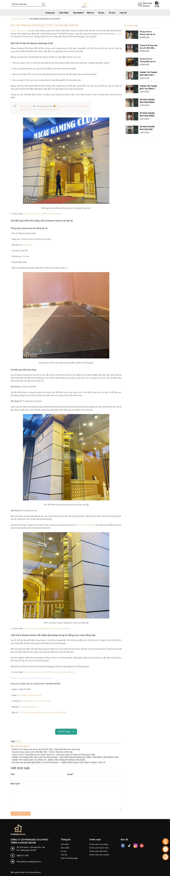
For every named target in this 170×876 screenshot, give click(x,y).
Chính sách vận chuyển (99, 855)
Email (70, 774)
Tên (13, 774)
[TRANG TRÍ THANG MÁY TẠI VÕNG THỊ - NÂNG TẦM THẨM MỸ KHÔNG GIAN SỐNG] (132, 89)
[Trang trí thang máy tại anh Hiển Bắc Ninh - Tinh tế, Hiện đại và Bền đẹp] (132, 48)
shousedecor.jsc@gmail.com (30, 695)
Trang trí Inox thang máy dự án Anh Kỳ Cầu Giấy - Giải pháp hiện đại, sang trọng (46, 749)
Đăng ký (146, 6)
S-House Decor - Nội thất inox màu (36, 701)
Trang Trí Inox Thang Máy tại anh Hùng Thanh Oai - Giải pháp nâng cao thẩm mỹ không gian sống (53, 754)
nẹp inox (118, 34)
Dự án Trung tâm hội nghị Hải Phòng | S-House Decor (46, 628)
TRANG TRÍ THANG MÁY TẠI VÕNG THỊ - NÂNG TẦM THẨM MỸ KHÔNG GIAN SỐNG (49, 760)
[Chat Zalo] (165, 857)
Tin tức (64, 851)
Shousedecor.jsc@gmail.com (29, 861)
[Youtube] (142, 845)
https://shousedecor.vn (29, 707)
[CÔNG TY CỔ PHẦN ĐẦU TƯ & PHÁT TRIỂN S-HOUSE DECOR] (85, 4)
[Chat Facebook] (165, 849)
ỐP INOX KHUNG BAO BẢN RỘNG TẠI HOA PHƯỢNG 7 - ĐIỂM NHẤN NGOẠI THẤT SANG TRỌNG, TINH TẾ (58, 762)
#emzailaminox (62, 106)
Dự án (18, 741)
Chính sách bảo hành (98, 851)
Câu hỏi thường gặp (69, 858)
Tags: (13, 741)
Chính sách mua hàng (98, 844)
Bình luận (15, 784)
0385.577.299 (22, 855)
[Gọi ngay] (165, 842)
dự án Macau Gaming (85, 525)
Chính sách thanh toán (99, 848)
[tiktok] (129, 845)
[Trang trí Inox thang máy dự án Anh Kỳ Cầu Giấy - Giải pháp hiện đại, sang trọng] (132, 35)
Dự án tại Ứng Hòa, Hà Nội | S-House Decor (42, 214)
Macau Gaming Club (19, 30)
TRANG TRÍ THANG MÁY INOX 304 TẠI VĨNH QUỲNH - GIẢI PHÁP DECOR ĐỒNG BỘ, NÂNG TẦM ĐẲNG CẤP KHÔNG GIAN (65, 757)
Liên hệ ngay (64, 731)
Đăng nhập (147, 3)
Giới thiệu (65, 844)
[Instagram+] (135, 845)
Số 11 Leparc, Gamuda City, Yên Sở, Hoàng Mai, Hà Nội (42, 712)
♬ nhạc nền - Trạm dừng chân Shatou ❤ (42, 109)
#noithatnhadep (82, 106)
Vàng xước (27, 245)
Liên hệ (64, 855)
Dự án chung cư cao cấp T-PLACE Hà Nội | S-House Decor (49, 672)
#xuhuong (72, 106)
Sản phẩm (65, 848)
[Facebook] (123, 845)
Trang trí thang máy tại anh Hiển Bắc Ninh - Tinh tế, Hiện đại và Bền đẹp (42, 752)
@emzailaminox (26, 106)
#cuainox (23, 109)
